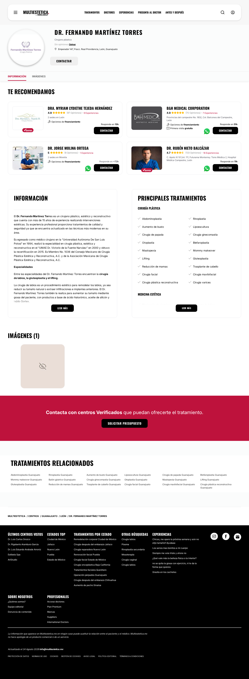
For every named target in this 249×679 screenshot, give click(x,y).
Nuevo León (53, 549)
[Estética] (36, 13)
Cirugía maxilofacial (204, 274)
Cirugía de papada (153, 234)
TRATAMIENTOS (92, 12)
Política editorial (107, 656)
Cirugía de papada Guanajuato (177, 475)
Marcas (51, 611)
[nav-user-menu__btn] (232, 12)
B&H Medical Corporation (188, 108)
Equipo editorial (16, 606)
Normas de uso (39, 656)
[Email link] (237, 537)
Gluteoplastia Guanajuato (24, 484)
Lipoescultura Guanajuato (137, 475)
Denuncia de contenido (20, 611)
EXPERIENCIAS (126, 12)
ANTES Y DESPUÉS (175, 12)
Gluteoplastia (200, 258)
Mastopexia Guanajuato (174, 479)
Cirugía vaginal (129, 559)
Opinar (72, 44)
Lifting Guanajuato (209, 479)
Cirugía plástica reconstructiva (160, 282)
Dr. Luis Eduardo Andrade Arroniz (24, 549)
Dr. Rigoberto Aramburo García (23, 544)
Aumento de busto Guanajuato (102, 475)
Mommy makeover (204, 250)
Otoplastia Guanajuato (135, 479)
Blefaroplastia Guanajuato (213, 475)
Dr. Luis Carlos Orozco (19, 539)
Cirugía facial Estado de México (90, 559)
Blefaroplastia (201, 242)
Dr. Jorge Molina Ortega (68, 148)
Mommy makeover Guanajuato (26, 479)
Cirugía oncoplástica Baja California (92, 564)
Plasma (125, 544)
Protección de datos (18, 656)
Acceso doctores (55, 601)
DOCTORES (109, 12)
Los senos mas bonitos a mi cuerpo (170, 548)
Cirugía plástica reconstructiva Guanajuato (216, 486)
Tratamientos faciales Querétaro (90, 570)
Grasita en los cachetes (164, 572)
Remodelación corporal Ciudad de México (95, 539)
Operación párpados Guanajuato (90, 575)
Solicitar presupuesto (124, 423)
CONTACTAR (64, 61)
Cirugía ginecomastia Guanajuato (103, 479)
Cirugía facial (149, 274)
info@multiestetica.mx (51, 649)
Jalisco (51, 544)
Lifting (145, 258)
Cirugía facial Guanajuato (137, 484)
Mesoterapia (128, 554)
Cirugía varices (202, 282)
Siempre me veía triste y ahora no (169, 553)
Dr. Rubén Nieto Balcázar (188, 148)
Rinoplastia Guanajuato (60, 475)
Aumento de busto (153, 226)
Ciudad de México (56, 539)
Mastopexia (149, 250)
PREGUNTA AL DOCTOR (149, 12)
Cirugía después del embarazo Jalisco (93, 544)
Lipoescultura (201, 226)
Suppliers (52, 617)
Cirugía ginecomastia (205, 234)
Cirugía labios (128, 539)
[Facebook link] (225, 537)
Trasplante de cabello (205, 266)
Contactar (106, 130)
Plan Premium (54, 606)
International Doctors (58, 622)
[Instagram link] (214, 537)
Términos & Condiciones (132, 656)
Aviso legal (89, 656)
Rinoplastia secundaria (133, 549)
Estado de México (56, 559)
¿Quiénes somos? (17, 601)
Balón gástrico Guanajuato (62, 479)
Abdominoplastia (152, 218)
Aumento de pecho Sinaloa (87, 585)
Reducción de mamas (155, 266)
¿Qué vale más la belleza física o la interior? (174, 558)
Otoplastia (148, 242)
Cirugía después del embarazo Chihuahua (95, 580)
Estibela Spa (14, 554)
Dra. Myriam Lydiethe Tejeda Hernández (80, 108)
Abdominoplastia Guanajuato (25, 475)
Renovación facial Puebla (87, 554)
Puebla (50, 554)
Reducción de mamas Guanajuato (66, 484)
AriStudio (12, 559)
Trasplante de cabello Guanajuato (104, 484)
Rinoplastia (199, 218)
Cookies (54, 656)
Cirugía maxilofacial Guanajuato (178, 484)
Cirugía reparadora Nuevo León (90, 549)
